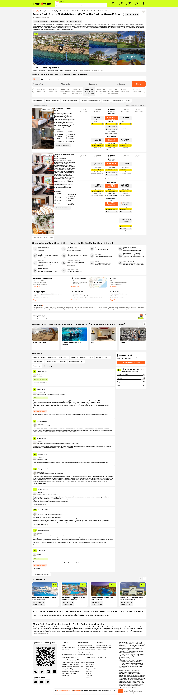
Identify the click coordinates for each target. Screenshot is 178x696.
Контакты (65, 652)
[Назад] (140, 324)
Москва (82, 660)
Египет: (64, 666)
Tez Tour (89, 675)
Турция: (64, 662)
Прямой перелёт (38, 100)
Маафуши (76, 671)
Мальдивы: (65, 671)
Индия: (64, 675)
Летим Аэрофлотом (52, 100)
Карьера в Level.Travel (68, 647)
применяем (77, 690)
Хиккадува (73, 673)
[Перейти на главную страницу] (43, 4)
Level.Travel (89, 666)
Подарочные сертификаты (86, 647)
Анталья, (77, 662)
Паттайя (76, 664)
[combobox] (124, 84)
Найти (138, 84)
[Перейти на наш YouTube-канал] (41, 681)
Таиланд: (65, 664)
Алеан (88, 678)
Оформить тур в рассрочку (86, 650)
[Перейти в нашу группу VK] (35, 681)
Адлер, (73, 660)
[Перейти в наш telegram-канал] (47, 681)
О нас (63, 645)
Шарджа (73, 669)
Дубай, (67, 669)
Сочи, (69, 660)
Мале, (71, 671)
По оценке (47, 366)
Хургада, (69, 666)
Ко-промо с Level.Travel (69, 654)
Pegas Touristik (91, 669)
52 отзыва (37, 353)
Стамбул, (70, 662)
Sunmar (88, 673)
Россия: (64, 660)
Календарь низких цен (85, 645)
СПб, (78, 660)
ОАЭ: (63, 669)
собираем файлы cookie (65, 690)
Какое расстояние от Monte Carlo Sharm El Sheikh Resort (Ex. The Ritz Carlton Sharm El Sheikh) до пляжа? (71, 615)
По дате (35, 366)
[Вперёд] (144, 324)
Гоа (68, 675)
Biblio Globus (90, 662)
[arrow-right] (140, 578)
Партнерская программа (85, 652)
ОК (120, 691)
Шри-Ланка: (65, 673)
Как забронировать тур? (104, 645)
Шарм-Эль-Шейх (78, 666)
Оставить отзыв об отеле (131, 362)
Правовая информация (126, 690)
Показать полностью (39, 408)
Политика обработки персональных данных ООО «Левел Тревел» (130, 692)
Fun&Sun (89, 671)
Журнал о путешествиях (85, 654)
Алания (82, 662)
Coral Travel (90, 664)
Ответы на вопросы (103, 650)
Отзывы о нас (66, 650)
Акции (98, 652)
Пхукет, (70, 664)
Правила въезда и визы (104, 647)
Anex (87, 660)
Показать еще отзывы (41, 574)
